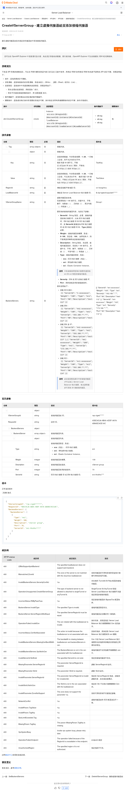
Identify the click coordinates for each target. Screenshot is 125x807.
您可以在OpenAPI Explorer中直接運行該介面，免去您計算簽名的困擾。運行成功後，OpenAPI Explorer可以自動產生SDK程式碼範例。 (59, 56)
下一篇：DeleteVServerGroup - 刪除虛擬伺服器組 (104, 776)
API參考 (53, 18)
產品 (118, 35)
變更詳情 (17, 768)
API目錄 (60, 18)
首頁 (3, 19)
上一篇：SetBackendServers (13, 776)
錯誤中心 (9, 755)
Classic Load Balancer (31, 18)
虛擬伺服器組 (70, 18)
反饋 (66, 788)
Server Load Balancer (14, 18)
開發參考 (45, 18)
